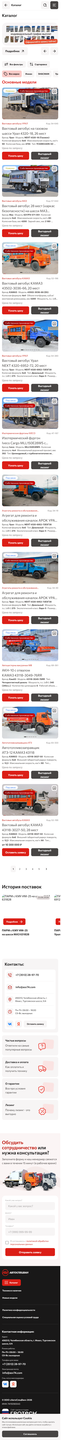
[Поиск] (45, 5)
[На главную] (30, 1272)
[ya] (18, 1024)
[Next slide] (54, 51)
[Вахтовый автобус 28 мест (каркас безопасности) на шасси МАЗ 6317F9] (30, 201)
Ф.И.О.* (8, 1213)
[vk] (10, 1024)
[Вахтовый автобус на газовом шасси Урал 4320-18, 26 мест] (30, 124)
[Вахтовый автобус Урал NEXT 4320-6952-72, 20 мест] (30, 356)
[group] (30, 34)
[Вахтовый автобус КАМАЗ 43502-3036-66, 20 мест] (30, 278)
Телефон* (9, 1226)
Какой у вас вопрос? (13, 1200)
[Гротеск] (19, 1412)
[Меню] (54, 5)
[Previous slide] (45, 51)
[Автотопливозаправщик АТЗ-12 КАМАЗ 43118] (30, 743)
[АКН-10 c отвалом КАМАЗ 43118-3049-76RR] (30, 665)
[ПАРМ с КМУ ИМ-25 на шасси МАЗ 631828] (26, 916)
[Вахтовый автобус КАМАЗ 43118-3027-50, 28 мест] (30, 820)
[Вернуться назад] (6, 5)
